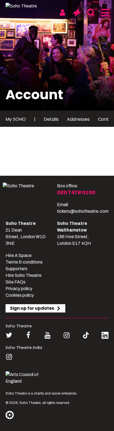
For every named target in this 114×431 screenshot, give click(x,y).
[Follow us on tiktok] (85, 335)
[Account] (62, 13)
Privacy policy (19, 288)
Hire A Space (19, 255)
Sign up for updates (32, 308)
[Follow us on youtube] (47, 335)
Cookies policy (20, 295)
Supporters (16, 268)
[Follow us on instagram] (66, 335)
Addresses (78, 119)
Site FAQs (15, 282)
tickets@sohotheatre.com (82, 211)
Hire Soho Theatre (24, 275)
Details (51, 119)
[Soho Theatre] (30, 199)
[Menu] (104, 13)
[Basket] (76, 13)
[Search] (90, 13)
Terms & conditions (24, 262)
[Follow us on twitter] (9, 335)
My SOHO (16, 119)
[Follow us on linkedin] (105, 336)
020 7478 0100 (76, 192)
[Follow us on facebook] (28, 335)
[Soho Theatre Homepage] (26, 6)
